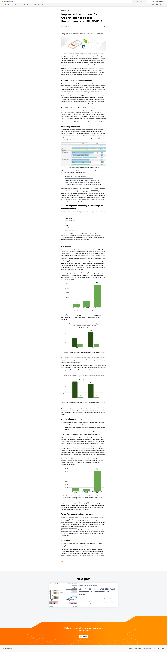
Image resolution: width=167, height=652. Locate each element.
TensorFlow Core (9, 4)
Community (41, 4)
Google (130, 648)
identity (65, 357)
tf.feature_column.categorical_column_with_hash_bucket (79, 178)
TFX (35, 4)
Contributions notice (147, 648)
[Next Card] (83, 595)
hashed (71, 357)
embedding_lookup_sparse (67, 191)
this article (85, 533)
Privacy (135, 648)
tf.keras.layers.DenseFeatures (91, 180)
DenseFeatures (94, 190)
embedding (98, 87)
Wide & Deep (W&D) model (99, 138)
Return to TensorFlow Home (158, 1)
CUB (86, 233)
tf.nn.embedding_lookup (92, 526)
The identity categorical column (83, 267)
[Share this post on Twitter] (104, 26)
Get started (83, 636)
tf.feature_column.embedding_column (74, 182)
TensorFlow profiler (91, 133)
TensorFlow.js (18, 4)
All (2, 4)
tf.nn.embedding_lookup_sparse (93, 182)
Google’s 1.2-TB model (75, 519)
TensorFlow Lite (28, 4)
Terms (139, 648)
